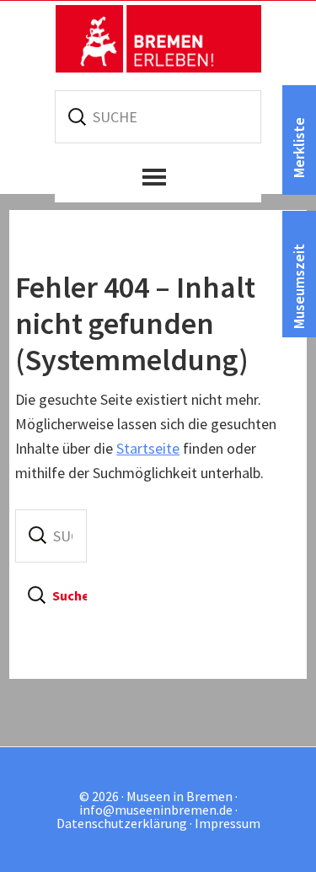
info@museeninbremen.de (156, 809)
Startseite (147, 448)
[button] (158, 177)
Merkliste (298, 147)
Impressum (227, 823)
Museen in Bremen (158, 39)
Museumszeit (298, 286)
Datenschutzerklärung (121, 823)
